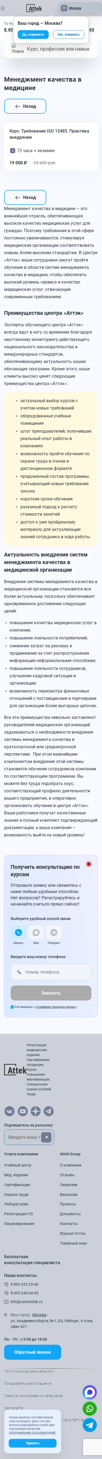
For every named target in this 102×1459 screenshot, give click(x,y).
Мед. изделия (16, 1175)
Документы (70, 1214)
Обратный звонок (32, 1352)
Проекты (68, 1204)
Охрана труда (16, 1194)
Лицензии (68, 1185)
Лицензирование (19, 1223)
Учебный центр (17, 1165)
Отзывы (67, 1175)
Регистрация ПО (18, 1214)
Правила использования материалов (33, 1396)
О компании (70, 1165)
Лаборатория (16, 1204)
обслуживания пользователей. (32, 1433)
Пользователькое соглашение (27, 1384)
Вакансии (68, 1194)
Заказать (51, 993)
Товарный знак (73, 1243)
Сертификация (17, 1185)
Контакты (69, 1223)
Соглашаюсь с (45, 1007)
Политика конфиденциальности (29, 1371)
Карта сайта (13, 1408)
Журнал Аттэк (72, 1233)
